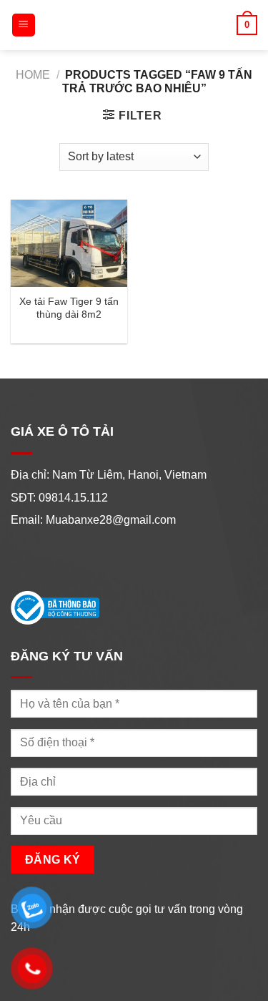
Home (33, 75)
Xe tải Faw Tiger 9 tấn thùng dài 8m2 (69, 308)
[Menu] (24, 25)
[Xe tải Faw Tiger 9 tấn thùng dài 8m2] (69, 243)
